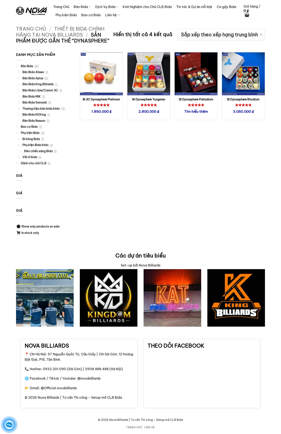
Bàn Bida (81, 7)
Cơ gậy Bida (226, 7)
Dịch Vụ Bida (105, 7)
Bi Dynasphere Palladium (196, 99)
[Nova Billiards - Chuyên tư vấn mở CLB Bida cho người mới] (31, 11)
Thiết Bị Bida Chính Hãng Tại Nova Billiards (60, 32)
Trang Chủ (61, 7)
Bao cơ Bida (91, 15)
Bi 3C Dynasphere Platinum (101, 99)
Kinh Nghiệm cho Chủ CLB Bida (147, 7)
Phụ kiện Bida (66, 15)
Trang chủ (31, 29)
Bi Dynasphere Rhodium (243, 99)
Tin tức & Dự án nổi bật (194, 7)
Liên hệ (111, 15)
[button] (254, 11)
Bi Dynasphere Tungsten (148, 99)
